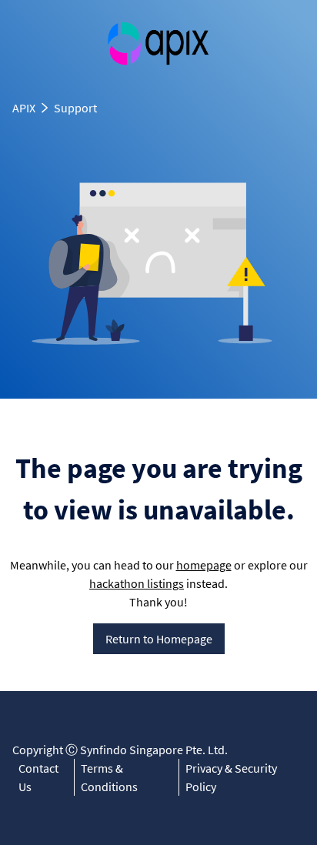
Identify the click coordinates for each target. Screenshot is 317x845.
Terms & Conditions (109, 777)
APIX (23, 107)
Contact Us (38, 777)
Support (75, 107)
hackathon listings (136, 583)
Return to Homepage (158, 638)
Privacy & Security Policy (231, 777)
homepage (204, 565)
